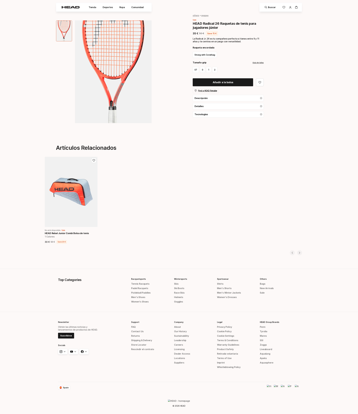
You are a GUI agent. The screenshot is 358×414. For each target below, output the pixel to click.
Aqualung (265, 353)
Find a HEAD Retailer (207, 90)
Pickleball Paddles (141, 292)
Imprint (221, 362)
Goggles (178, 301)
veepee (205, 15)
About (177, 327)
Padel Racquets (139, 288)
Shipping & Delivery (141, 340)
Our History (180, 331)
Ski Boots (179, 288)
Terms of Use (224, 358)
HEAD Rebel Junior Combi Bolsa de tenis (67, 233)
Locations (179, 358)
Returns (135, 335)
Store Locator (138, 344)
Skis (176, 283)
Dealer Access (182, 353)
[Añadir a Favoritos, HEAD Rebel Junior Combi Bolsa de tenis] (93, 160)
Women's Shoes (140, 301)
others (196, 15)
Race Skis (179, 292)
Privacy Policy (224, 327)
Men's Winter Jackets (229, 292)
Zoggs (263, 344)
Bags (262, 283)
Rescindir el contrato (142, 349)
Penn (262, 327)
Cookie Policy (224, 331)
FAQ (133, 327)
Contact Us (137, 331)
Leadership (180, 340)
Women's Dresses (227, 297)
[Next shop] (299, 252)
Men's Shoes (138, 297)
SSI (261, 340)
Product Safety (225, 349)
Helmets (178, 297)
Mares (263, 335)
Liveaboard (266, 349)
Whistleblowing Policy (229, 367)
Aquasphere (266, 362)
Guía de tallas (258, 63)
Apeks (263, 358)
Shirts (220, 283)
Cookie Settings (225, 335)
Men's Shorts (224, 288)
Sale (262, 292)
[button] (92, 7)
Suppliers (179, 362)
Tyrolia (263, 331)
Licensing (179, 349)
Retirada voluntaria (227, 353)
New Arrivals (267, 288)
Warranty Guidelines (228, 344)
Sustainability (181, 335)
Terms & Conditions (227, 340)
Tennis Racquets (140, 283)
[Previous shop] (292, 252)
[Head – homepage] (71, 7)
